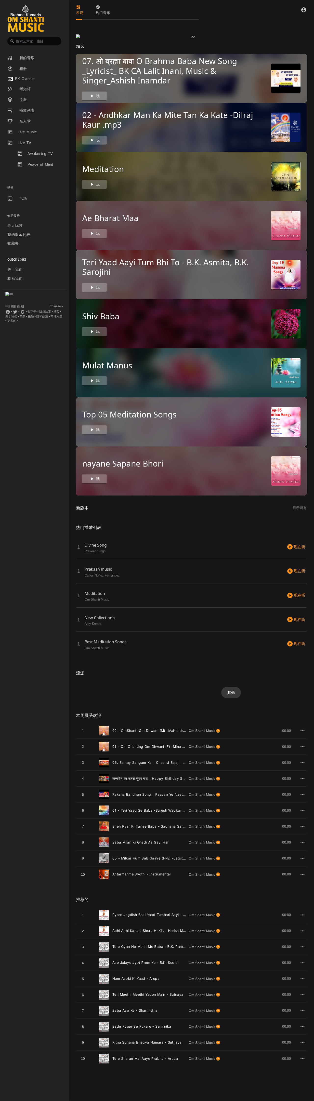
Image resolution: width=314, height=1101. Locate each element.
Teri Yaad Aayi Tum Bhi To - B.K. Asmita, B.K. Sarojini (165, 267)
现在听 (299, 547)
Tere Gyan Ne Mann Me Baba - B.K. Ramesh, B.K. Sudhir (161, 946)
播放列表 (26, 110)
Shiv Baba (100, 316)
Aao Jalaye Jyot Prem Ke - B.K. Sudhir (145, 962)
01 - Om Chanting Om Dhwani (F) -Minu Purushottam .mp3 (163, 746)
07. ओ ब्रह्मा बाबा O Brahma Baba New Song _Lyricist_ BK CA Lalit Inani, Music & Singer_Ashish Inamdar (159, 70)
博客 (56, 311)
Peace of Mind (40, 164)
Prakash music (98, 569)
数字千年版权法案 (39, 311)
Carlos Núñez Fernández (102, 575)
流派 (22, 99)
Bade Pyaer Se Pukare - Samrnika (141, 1026)
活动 (22, 198)
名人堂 (24, 121)
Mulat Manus (107, 365)
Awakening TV (40, 153)
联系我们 (15, 278)
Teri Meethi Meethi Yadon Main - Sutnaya (147, 994)
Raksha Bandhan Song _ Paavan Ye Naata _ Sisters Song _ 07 (165, 794)
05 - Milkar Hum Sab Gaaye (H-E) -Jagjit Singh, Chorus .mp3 (165, 858)
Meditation (103, 169)
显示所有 (300, 508)
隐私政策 (42, 316)
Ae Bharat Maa (110, 218)
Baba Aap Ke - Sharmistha (135, 1010)
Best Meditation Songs (106, 641)
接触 (31, 316)
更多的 (11, 320)
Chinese (55, 306)
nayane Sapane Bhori (122, 463)
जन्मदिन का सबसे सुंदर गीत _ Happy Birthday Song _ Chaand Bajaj (164, 778)
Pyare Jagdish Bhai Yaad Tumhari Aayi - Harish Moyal (158, 915)
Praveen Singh (95, 551)
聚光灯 (24, 89)
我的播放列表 (18, 234)
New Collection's (100, 617)
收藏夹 (13, 243)
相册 (22, 69)
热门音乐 (103, 13)
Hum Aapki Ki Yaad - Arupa (135, 978)
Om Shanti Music (97, 599)
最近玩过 (15, 225)
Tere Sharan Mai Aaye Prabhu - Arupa (145, 1058)
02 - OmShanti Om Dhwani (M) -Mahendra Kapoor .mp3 (160, 730)
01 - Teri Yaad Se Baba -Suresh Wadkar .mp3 (151, 810)
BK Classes (24, 79)
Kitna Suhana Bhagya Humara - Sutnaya (147, 1042)
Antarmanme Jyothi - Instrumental (141, 874)
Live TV (24, 143)
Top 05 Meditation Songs (129, 414)
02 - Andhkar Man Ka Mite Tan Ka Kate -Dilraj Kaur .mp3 (167, 119)
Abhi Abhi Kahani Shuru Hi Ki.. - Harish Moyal (151, 930)
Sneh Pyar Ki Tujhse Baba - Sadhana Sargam (151, 826)
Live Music (27, 132)
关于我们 (15, 269)
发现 (79, 13)
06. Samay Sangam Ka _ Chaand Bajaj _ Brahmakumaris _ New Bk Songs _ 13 (179, 762)
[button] (34, 41)
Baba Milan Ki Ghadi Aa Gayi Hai (140, 842)
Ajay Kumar (93, 624)
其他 (231, 692)
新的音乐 (26, 58)
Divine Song (96, 545)
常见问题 (56, 316)
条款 (23, 316)
